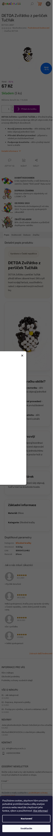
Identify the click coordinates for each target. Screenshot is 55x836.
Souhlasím (26, 828)
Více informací (40, 810)
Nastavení (26, 818)
